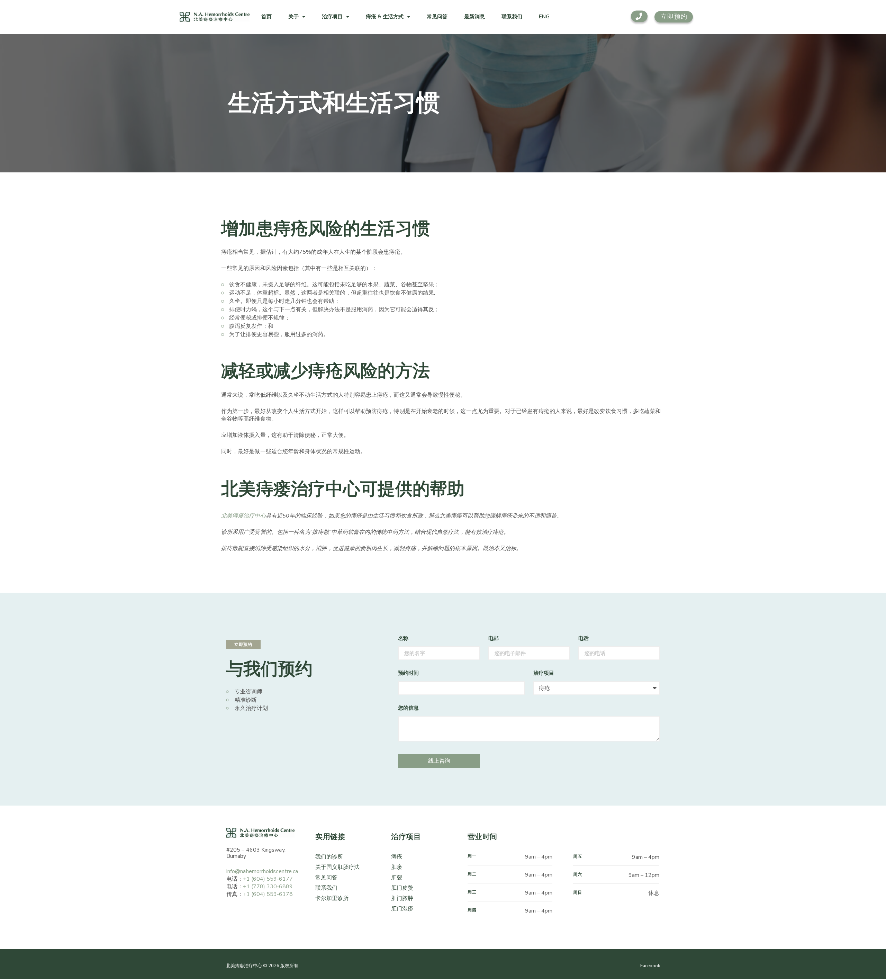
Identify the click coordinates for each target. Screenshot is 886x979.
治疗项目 (332, 16)
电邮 (493, 638)
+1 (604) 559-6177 (268, 879)
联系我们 (511, 16)
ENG (544, 16)
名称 (403, 638)
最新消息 (474, 16)
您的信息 (408, 707)
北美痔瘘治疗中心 (243, 516)
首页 (266, 16)
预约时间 (408, 673)
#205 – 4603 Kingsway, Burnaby (256, 853)
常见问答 (437, 16)
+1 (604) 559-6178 (268, 894)
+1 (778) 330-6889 (268, 886)
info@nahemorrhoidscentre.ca (262, 871)
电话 (583, 638)
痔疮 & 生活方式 (385, 16)
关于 (293, 16)
